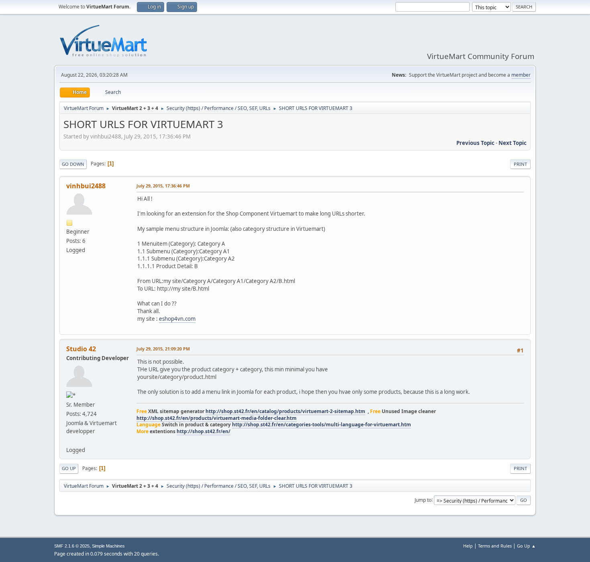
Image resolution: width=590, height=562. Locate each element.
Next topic (512, 143)
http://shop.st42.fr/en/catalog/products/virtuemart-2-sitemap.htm (285, 411)
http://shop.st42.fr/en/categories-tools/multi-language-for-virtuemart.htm (321, 424)
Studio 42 (81, 348)
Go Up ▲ (526, 546)
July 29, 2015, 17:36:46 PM (163, 186)
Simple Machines (108, 546)
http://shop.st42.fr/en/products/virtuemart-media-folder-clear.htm (216, 418)
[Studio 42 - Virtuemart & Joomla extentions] (69, 440)
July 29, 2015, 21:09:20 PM (163, 349)
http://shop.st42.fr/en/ (203, 431)
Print (520, 164)
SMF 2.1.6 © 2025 (72, 546)
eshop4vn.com (177, 318)
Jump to (423, 499)
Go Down (73, 164)
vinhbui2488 (86, 185)
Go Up (69, 468)
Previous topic (475, 143)
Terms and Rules (495, 546)
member (521, 74)
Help (468, 546)
